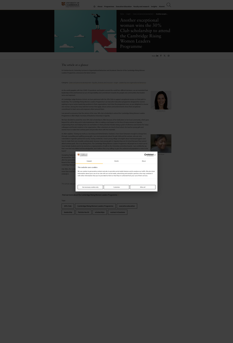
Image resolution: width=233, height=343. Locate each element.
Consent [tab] (89, 161)
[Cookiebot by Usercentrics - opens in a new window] (147, 155)
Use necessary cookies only (90, 187)
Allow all (142, 187)
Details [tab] (116, 161)
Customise (116, 187)
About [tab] (144, 161)
